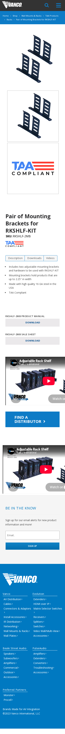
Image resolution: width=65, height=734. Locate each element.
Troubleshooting (43, 667)
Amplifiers (9, 663)
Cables (7, 604)
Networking (10, 626)
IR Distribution (12, 621)
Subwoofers (11, 658)
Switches (38, 626)
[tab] (15, 258)
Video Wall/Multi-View (45, 631)
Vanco (6, 593)
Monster (9, 695)
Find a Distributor (28, 419)
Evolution (38, 593)
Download (32, 322)
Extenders (39, 599)
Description (15, 258)
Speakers (9, 653)
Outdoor (9, 672)
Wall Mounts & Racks (16, 631)
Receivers (39, 617)
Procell (8, 699)
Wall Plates (10, 635)
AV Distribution (12, 599)
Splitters (38, 621)
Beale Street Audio (14, 648)
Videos (50, 258)
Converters (39, 663)
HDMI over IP (41, 604)
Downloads (34, 258)
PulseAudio (39, 648)
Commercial (11, 667)
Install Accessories (14, 617)
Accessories (40, 635)
